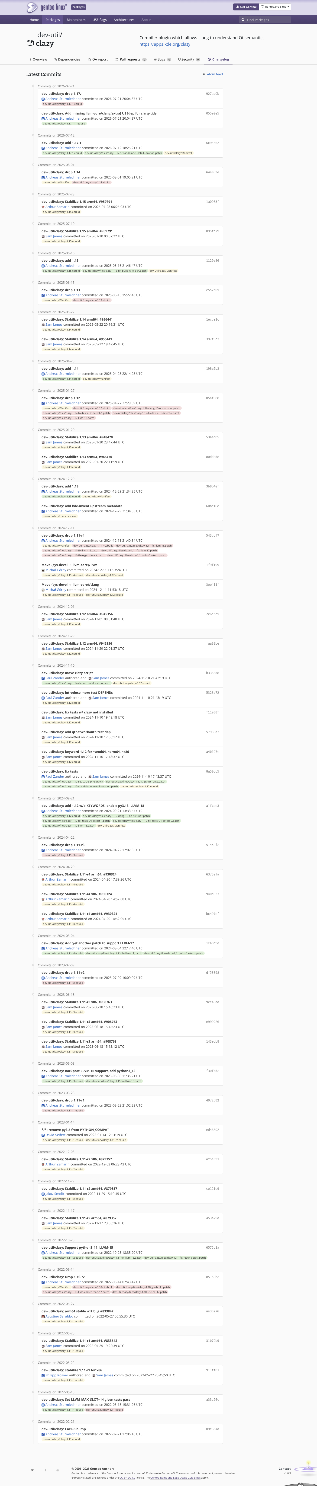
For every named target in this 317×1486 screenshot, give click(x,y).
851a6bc (212, 1277)
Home (34, 19)
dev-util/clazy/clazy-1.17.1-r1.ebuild (64, 123)
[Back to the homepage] (46, 7)
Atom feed (214, 74)
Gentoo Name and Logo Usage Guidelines (175, 1477)
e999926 (212, 1022)
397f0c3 (212, 339)
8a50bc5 (212, 771)
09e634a (212, 1429)
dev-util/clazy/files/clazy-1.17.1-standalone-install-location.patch (123, 153)
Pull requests (132, 59)
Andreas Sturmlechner (63, 98)
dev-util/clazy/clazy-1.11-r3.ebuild (63, 855)
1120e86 (212, 260)
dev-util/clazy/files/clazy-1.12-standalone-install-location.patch (80, 786)
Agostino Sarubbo (59, 1316)
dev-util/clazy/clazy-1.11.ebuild (104, 1409)
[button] (246, 6)
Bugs (163, 59)
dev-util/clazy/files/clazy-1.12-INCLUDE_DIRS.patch (73, 781)
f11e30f (212, 712)
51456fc (212, 845)
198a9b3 (212, 368)
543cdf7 (212, 535)
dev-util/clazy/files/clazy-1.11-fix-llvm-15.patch (144, 545)
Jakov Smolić (55, 1193)
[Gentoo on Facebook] (45, 1470)
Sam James (53, 236)
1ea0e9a (212, 943)
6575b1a (212, 1247)
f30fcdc (212, 1071)
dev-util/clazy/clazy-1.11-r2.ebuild (63, 982)
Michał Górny (55, 570)
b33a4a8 (212, 673)
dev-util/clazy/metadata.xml (59, 516)
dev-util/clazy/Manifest (178, 153)
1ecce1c (212, 319)
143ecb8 (212, 1041)
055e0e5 (212, 113)
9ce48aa (212, 1002)
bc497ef (212, 914)
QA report (99, 59)
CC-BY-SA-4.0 (127, 1477)
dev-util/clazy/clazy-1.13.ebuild (91, 300)
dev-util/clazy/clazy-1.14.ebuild (91, 182)
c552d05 (212, 290)
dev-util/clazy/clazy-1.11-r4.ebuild (93, 545)
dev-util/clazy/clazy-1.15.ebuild (61, 211)
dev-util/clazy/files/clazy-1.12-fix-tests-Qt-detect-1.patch (76, 413)
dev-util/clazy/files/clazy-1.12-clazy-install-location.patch (76, 683)
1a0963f (212, 202)
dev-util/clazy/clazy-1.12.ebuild (91, 408)
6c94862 (212, 143)
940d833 (212, 894)
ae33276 (212, 1311)
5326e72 (212, 692)
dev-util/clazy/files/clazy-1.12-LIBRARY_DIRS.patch (135, 781)
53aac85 (212, 437)
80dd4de (212, 457)
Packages (53, 19)
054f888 (212, 398)
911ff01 (212, 1370)
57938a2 (212, 732)
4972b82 (212, 1100)
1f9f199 (212, 565)
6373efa (212, 874)
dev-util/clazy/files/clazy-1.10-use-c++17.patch (139, 1292)
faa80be (212, 643)
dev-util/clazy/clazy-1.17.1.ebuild (62, 103)
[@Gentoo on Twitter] (32, 1470)
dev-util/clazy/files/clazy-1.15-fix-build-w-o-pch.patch (115, 270)
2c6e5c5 (212, 614)
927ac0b (212, 93)
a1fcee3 (212, 806)
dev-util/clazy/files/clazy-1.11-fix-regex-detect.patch (73, 555)
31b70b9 (212, 1341)
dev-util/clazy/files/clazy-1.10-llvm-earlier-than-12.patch (76, 1292)
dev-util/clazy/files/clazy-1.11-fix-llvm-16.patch (70, 550)
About (146, 19)
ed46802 (212, 1130)
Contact (285, 1469)
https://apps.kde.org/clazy (164, 44)
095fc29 (212, 231)
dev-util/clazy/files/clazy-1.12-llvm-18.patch (68, 418)
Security (190, 59)
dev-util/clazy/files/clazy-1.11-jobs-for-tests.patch (136, 555)
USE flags (100, 19)
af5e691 (212, 1159)
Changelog (220, 59)
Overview (39, 59)
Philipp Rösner (56, 1375)
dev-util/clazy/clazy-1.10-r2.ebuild (93, 1287)
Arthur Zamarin (57, 206)
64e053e (212, 172)
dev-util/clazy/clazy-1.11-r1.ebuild (63, 1110)
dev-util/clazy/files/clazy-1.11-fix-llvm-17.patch (129, 550)
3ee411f (212, 584)
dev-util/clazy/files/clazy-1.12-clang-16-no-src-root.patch (146, 408)
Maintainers (76, 19)
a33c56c (212, 1399)
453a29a (212, 1218)
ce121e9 (212, 1188)
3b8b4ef (212, 486)
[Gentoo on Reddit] (58, 1470)
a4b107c (212, 752)
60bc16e (212, 506)
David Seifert (55, 1135)
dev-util (48, 34)
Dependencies (68, 59)
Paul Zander (54, 678)
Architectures (124, 19)
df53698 (212, 972)
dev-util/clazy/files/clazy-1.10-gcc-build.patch (143, 1287)
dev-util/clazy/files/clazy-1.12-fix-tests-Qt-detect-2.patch (146, 413)
